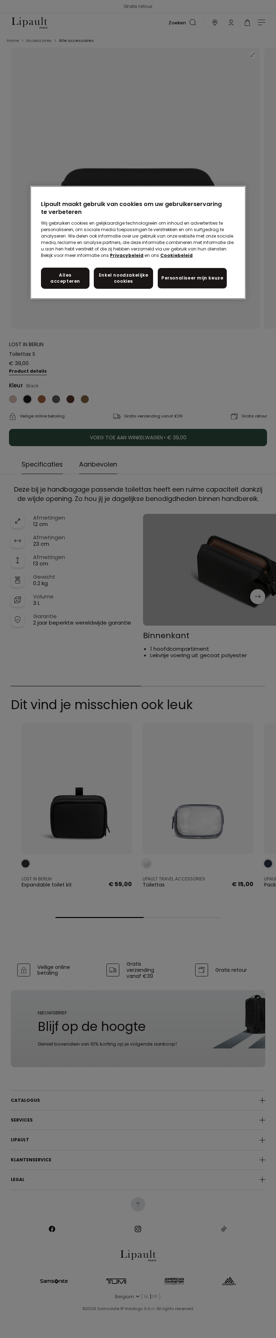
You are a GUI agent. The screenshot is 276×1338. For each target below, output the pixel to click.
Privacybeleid (126, 255)
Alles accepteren (65, 278)
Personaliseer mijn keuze (192, 278)
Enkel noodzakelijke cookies (123, 278)
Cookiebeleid (176, 255)
